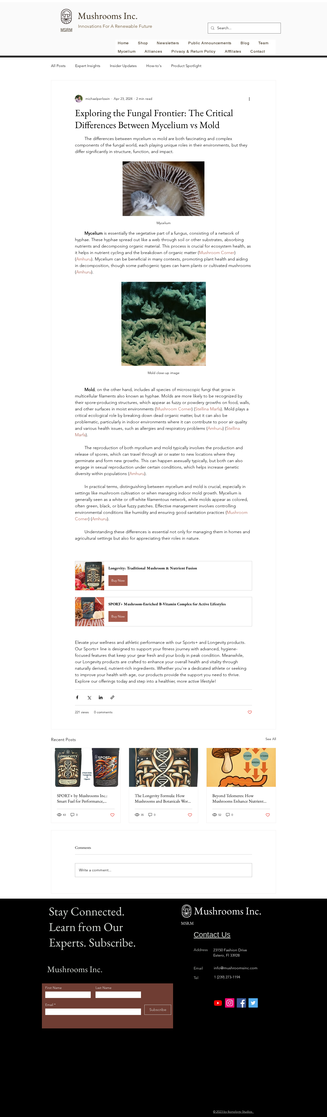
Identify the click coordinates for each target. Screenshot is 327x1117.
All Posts (58, 65)
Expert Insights (87, 65)
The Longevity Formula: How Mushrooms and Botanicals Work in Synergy (162, 798)
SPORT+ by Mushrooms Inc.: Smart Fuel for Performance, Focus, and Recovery (82, 798)
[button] (163, 575)
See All (270, 739)
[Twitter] (253, 1003)
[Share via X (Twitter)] (89, 697)
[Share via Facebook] (77, 697)
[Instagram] (229, 1003)
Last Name (104, 987)
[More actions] (249, 99)
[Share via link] (112, 697)
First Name (53, 987)
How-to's (154, 65)
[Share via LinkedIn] (100, 697)
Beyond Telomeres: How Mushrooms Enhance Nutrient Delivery (238, 798)
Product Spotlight (186, 65)
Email (49, 1004)
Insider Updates (123, 65)
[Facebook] (241, 1003)
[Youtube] (218, 1003)
